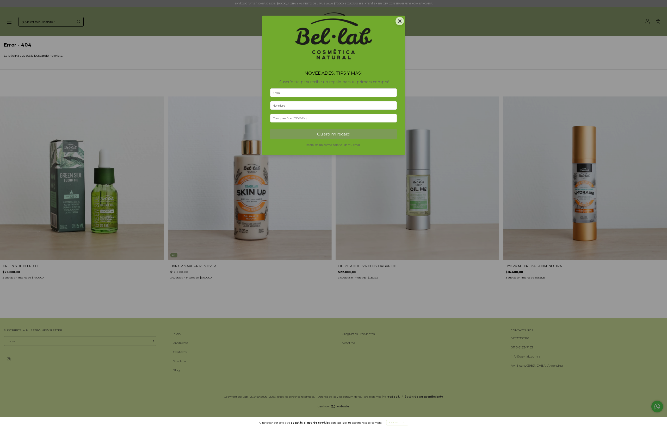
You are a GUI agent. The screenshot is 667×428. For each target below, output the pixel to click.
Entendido (397, 422)
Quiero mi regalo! (333, 134)
